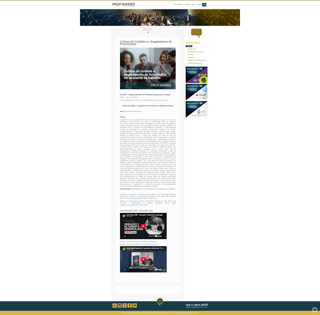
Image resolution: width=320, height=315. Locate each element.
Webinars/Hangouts (194, 63)
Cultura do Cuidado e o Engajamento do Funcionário (146, 43)
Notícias (190, 55)
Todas (189, 46)
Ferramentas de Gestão (195, 52)
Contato (198, 4)
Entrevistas (191, 49)
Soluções (187, 4)
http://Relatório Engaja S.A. (149, 241)
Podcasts (190, 57)
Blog (193, 4)
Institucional (178, 4)
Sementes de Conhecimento (197, 60)
